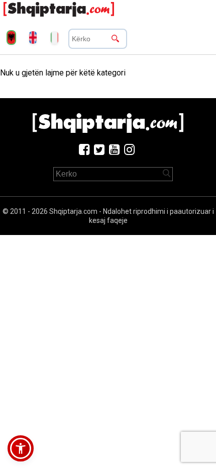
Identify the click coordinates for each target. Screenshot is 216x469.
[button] (20, 448)
